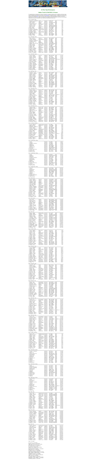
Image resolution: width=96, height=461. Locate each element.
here (37, 16)
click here (47, 15)
